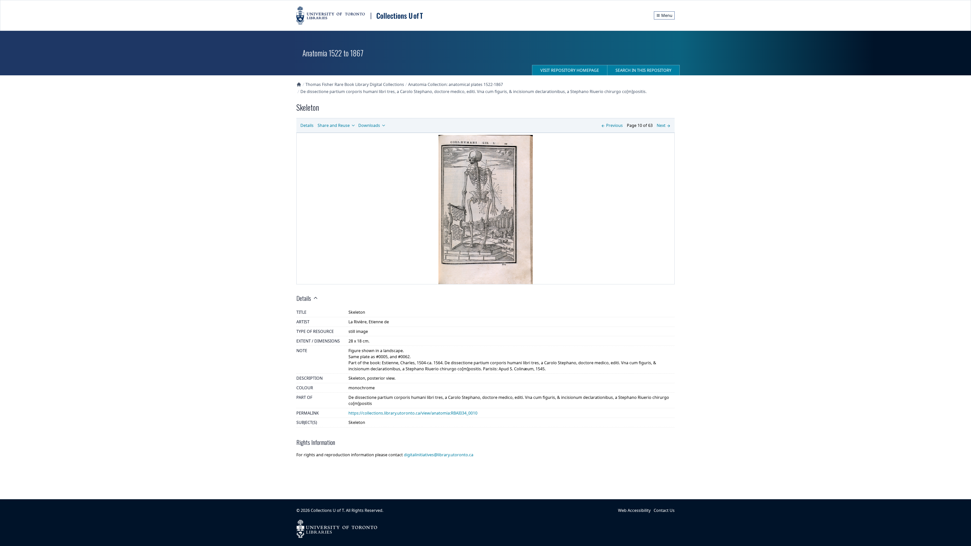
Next (661, 125)
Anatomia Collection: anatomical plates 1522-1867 (455, 84)
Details (307, 125)
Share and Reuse (334, 125)
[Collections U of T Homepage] (298, 84)
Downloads (369, 125)
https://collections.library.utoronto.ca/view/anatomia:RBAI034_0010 (412, 413)
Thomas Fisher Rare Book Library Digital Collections (354, 84)
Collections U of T (327, 510)
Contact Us (664, 510)
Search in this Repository (643, 70)
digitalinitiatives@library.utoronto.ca (438, 455)
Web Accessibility (634, 510)
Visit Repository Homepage (569, 70)
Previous (614, 125)
